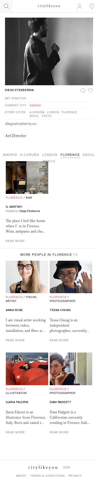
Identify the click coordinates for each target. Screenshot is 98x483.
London (53, 112)
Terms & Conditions (47, 475)
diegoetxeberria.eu (20, 123)
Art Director (15, 98)
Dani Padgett (60, 402)
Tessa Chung (60, 310)
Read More (15, 240)
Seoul (34, 115)
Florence (69, 112)
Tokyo (47, 115)
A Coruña (37, 112)
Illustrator (16, 392)
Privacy (75, 475)
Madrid (35, 105)
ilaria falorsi (17, 402)
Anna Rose (14, 310)
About (21, 475)
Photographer (63, 300)
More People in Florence (49, 254)
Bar (29, 197)
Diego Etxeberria (19, 90)
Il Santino (14, 206)
